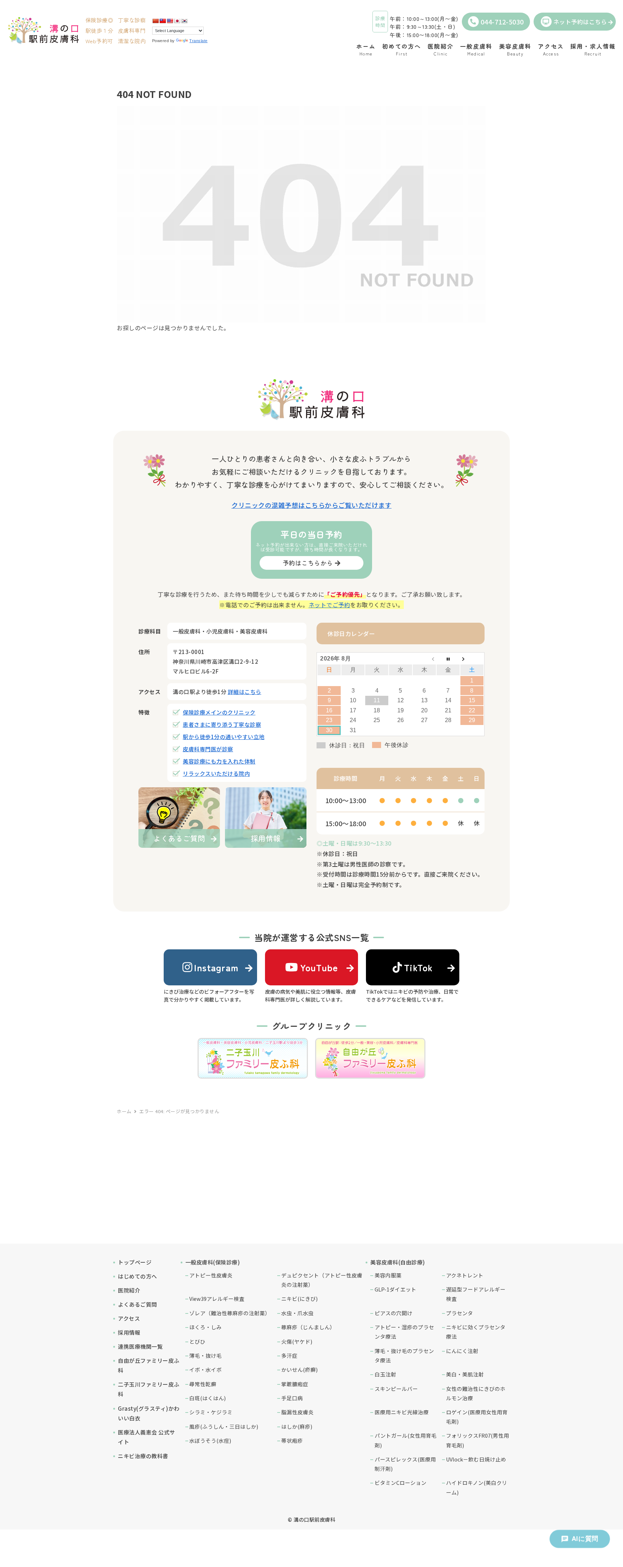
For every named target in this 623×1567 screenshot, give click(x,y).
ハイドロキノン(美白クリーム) (476, 1487)
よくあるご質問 (137, 1304)
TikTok (418, 967)
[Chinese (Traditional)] (162, 21)
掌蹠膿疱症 (294, 1384)
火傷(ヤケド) (296, 1341)
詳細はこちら (244, 691)
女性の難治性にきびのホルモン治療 (475, 1393)
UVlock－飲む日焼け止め (476, 1459)
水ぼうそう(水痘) (210, 1440)
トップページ (134, 1262)
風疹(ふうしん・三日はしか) (223, 1426)
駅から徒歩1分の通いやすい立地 (224, 736)
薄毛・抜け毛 (205, 1355)
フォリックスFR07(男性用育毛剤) (477, 1440)
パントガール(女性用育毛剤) (406, 1440)
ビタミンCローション (401, 1482)
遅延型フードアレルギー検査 (475, 1293)
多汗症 (289, 1355)
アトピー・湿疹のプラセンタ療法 (404, 1331)
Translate (198, 41)
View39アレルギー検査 (216, 1298)
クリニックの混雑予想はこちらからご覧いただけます (311, 505)
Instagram (216, 967)
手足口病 (292, 1398)
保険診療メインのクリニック (219, 712)
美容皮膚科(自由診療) (397, 1262)
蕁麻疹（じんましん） (308, 1327)
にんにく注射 (462, 1351)
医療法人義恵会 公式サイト (146, 1437)
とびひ (197, 1341)
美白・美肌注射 (465, 1374)
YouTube (319, 967)
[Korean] (184, 21)
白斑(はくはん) (207, 1398)
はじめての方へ (137, 1276)
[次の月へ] (471, 658)
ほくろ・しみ (205, 1327)
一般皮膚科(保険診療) (212, 1262)
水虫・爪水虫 (297, 1313)
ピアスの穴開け (393, 1313)
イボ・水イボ (205, 1369)
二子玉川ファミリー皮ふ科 (149, 1389)
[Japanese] (177, 21)
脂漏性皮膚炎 (297, 1412)
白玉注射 (385, 1374)
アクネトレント (464, 1275)
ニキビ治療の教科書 (143, 1456)
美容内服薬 (388, 1275)
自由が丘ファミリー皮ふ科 (149, 1365)
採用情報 (129, 1332)
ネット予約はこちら (580, 21)
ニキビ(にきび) (299, 1298)
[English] (170, 21)
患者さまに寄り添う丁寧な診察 (222, 724)
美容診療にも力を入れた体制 (219, 761)
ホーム (124, 1111)
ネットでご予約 (329, 604)
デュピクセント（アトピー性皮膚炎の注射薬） (321, 1279)
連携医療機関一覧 (140, 1346)
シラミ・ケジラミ (211, 1412)
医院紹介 (129, 1290)
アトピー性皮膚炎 (211, 1275)
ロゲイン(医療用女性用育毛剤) (477, 1416)
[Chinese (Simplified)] (155, 21)
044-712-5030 (502, 21)
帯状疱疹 (292, 1440)
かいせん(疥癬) (299, 1369)
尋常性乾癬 (202, 1384)
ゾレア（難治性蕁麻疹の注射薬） (229, 1313)
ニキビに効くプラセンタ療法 (475, 1331)
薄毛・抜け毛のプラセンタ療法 (404, 1355)
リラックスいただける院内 (216, 773)
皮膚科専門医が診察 (208, 749)
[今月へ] (448, 658)
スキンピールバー (396, 1388)
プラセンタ (459, 1313)
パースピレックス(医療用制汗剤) (405, 1463)
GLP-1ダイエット (395, 1289)
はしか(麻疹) (296, 1426)
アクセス (129, 1318)
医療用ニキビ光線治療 (402, 1412)
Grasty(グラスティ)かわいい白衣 (149, 1413)
